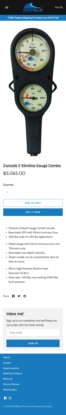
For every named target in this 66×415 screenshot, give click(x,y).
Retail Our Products (12, 373)
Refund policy (10, 389)
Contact (7, 362)
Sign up (33, 343)
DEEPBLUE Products (21, 406)
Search (6, 357)
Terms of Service (11, 384)
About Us (7, 378)
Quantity (8, 184)
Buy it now (33, 212)
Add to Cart (33, 202)
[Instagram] (10, 398)
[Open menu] (6, 7)
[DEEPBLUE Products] (33, 7)
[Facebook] (5, 398)
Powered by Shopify (42, 406)
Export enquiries (11, 368)
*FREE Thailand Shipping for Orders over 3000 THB (33, 17)
